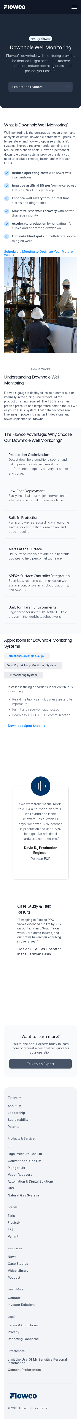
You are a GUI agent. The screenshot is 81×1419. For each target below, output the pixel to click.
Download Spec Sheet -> (27, 725)
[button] (73, 7)
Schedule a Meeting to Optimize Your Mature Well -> (38, 253)
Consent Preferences (24, 1370)
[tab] (27, 656)
